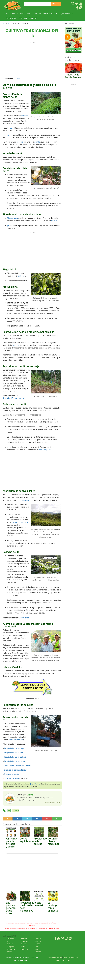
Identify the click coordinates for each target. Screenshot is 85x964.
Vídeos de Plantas (28, 18)
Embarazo (24, 949)
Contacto (38, 938)
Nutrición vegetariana (46, 13)
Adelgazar (10, 946)
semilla (37, 142)
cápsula (20, 142)
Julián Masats (35, 784)
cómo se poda (45, 450)
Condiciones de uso (55, 958)
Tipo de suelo (12, 218)
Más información (16, 739)
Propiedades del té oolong (15, 757)
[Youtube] (58, 939)
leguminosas (24, 500)
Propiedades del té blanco (14, 761)
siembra (15, 345)
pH (8, 225)
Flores (6, 135)
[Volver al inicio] (6, 13)
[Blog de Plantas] (70, 939)
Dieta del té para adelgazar (15, 770)
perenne (24, 115)
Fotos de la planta (11, 774)
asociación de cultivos (20, 522)
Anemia (23, 946)
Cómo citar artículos (38, 949)
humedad (21, 276)
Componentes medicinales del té (17, 765)
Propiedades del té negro (14, 748)
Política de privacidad (70, 958)
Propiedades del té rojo (13, 752)
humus (54, 220)
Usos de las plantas (20, 13)
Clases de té (24, 617)
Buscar (56, 4)
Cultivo (9, 23)
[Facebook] (55, 939)
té (9, 810)
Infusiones (24, 938)
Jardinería (66, 13)
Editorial (30, 795)
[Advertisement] (32, 58)
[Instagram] (66, 939)
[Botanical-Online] (12, 5)
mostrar (17, 79)
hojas (9, 128)
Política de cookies (63, 960)
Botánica (10, 18)
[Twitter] (62, 939)
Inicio (4, 23)
